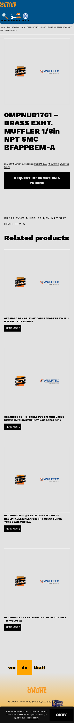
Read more (13, 328)
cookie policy (32, 718)
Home (2, 27)
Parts (9, 27)
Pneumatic (53, 164)
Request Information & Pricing (37, 180)
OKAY (61, 714)
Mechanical (40, 164)
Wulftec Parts (19, 27)
